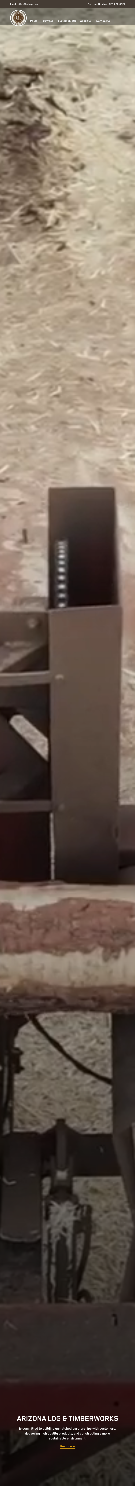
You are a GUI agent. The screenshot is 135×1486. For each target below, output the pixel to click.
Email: (24, 4)
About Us (86, 20)
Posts (33, 20)
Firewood (48, 20)
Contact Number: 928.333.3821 (106, 4)
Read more (67, 1446)
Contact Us (103, 20)
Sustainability (67, 20)
